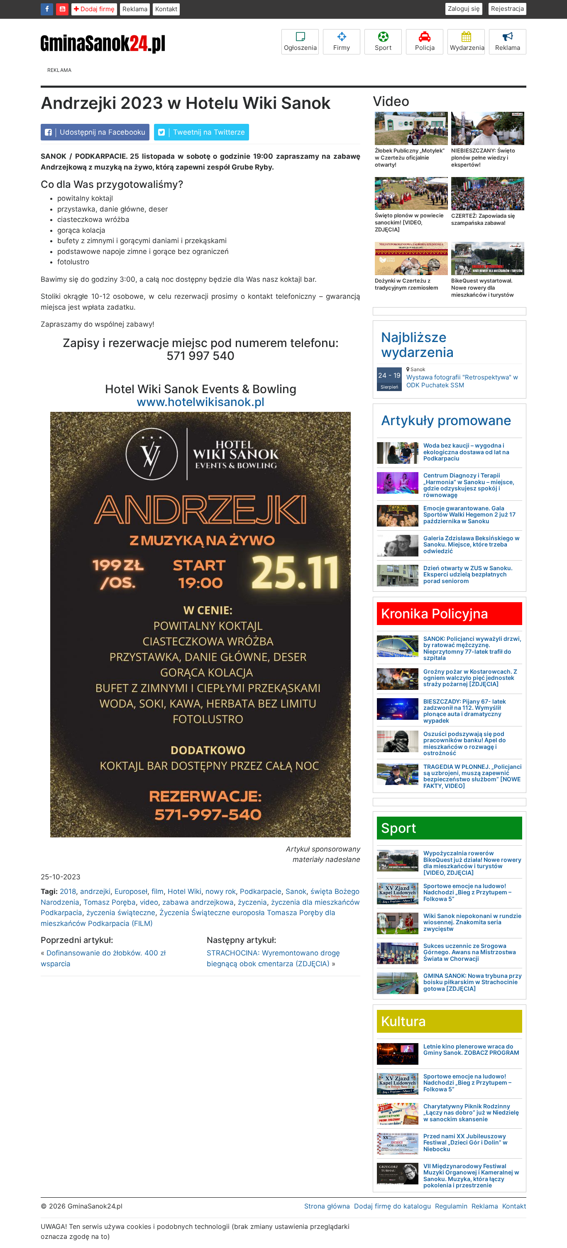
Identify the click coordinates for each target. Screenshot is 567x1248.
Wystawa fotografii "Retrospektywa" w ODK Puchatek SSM (462, 377)
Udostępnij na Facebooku (101, 132)
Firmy (341, 48)
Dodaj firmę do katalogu (392, 1206)
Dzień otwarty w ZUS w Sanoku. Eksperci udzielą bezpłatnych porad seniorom (468, 574)
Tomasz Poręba (109, 902)
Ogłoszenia (300, 48)
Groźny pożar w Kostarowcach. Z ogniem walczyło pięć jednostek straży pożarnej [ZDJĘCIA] (470, 678)
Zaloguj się (464, 8)
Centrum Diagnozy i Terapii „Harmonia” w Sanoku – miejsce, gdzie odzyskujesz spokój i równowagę (468, 485)
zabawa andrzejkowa (198, 902)
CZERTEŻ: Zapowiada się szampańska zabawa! (483, 219)
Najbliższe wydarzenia (417, 344)
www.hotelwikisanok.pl (200, 402)
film (158, 891)
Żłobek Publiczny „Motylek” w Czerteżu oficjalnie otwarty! (410, 157)
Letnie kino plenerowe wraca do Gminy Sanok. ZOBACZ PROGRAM (471, 1049)
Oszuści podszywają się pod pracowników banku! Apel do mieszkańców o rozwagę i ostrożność (464, 743)
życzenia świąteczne (120, 912)
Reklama (134, 9)
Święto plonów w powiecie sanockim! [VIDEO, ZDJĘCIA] (409, 222)
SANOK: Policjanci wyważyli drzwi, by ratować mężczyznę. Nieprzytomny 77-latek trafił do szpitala (472, 648)
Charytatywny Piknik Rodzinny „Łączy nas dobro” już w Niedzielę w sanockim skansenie (471, 1112)
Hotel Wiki (184, 891)
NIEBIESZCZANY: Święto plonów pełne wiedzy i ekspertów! (483, 157)
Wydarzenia (467, 48)
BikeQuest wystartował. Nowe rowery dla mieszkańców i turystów (482, 287)
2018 (68, 891)
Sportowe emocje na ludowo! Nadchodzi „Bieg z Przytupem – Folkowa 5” (467, 892)
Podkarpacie (260, 891)
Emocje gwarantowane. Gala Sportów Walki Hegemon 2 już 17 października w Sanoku (469, 514)
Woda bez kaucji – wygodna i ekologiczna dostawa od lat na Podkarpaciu (466, 452)
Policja (425, 48)
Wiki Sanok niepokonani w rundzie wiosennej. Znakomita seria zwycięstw (472, 922)
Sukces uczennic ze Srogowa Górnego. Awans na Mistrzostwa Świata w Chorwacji (469, 952)
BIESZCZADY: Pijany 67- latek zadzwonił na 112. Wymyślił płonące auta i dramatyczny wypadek (464, 711)
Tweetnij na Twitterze (208, 132)
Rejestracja (507, 8)
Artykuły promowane (446, 420)
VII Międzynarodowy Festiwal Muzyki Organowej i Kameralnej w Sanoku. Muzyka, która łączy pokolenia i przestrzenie (471, 1175)
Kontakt (166, 9)
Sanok (296, 891)
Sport (383, 48)
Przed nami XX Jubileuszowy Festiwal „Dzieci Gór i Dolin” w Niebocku (465, 1142)
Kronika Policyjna (434, 614)
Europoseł (131, 891)
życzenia (252, 902)
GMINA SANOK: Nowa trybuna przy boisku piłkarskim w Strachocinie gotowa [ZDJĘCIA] (472, 982)
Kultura (403, 1021)
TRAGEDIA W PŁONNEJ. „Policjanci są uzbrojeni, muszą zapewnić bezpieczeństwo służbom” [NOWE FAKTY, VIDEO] (472, 776)
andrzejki (95, 891)
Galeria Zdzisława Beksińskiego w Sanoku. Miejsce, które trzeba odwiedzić (471, 544)
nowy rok (220, 891)
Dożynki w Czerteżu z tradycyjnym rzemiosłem (406, 284)
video (149, 902)
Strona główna (327, 1206)
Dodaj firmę (97, 9)
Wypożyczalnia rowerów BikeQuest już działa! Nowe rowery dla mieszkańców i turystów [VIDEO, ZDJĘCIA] (472, 862)
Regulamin (451, 1206)
